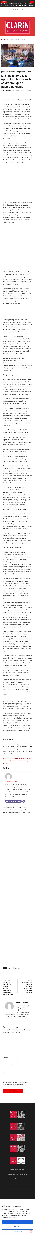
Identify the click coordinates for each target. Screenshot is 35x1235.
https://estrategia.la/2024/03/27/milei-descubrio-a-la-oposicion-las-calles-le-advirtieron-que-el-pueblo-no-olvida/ (17, 760)
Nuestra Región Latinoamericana (16, 39)
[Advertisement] (17, 183)
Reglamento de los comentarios (17, 1174)
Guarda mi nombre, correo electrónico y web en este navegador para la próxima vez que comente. (15, 1083)
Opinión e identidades (25, 71)
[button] (31, 2)
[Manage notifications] (31, 1231)
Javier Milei (17, 968)
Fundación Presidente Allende (17, 1169)
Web (4, 1072)
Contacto (17, 1179)
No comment (28, 90)
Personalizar (17, 1226)
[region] (17, 1219)
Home (3, 39)
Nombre (5, 1057)
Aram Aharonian (7, 90)
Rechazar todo (17, 1231)
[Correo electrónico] (23, 801)
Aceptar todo (17, 1222)
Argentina (10, 968)
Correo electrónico (8, 1065)
